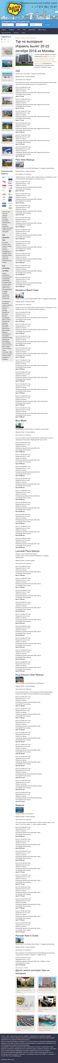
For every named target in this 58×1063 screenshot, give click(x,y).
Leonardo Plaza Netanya (44, 60)
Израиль (3, 29)
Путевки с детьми (6, 80)
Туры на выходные (7, 93)
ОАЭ (18, 29)
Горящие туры (6, 68)
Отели (3, 105)
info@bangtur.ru (17, 1056)
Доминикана (32, 29)
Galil (48, 56)
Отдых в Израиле (6, 55)
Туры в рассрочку (6, 33)
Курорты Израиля (7, 117)
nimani (12, 1059)
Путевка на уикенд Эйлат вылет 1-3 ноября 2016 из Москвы (47, 989)
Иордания (11, 29)
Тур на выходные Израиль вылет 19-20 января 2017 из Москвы (24, 990)
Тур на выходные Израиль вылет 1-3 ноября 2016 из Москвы (24, 1009)
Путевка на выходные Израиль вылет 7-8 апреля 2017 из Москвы (25, 1028)
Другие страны (42, 29)
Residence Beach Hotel (45, 58)
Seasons (49, 61)
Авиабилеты (5, 155)
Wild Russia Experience (23, 1039)
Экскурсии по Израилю (5, 143)
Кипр (24, 29)
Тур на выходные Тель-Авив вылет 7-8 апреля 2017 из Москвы (46, 1009)
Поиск (23, 33)
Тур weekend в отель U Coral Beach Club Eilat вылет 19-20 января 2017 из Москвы (46, 1028)
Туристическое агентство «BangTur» (19, 1036)
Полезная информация (5, 168)
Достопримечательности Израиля (8, 130)
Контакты (16, 33)
